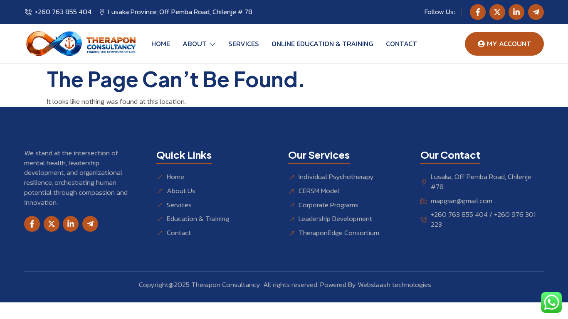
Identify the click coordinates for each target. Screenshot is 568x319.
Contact (401, 43)
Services (243, 43)
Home (160, 43)
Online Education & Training (322, 43)
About (195, 43)
